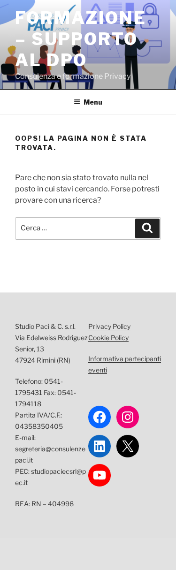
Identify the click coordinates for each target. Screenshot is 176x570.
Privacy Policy (109, 326)
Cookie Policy (108, 338)
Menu (93, 102)
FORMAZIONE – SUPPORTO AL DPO (80, 39)
